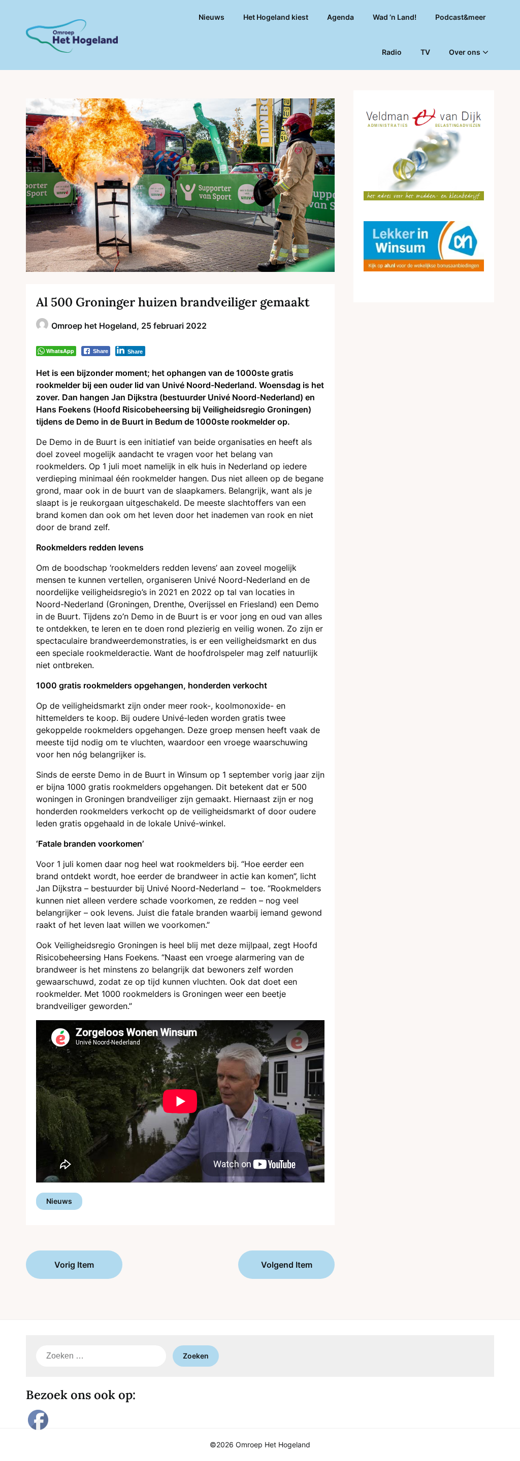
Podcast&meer (460, 17)
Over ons (464, 52)
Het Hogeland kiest (275, 17)
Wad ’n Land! (394, 17)
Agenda (340, 17)
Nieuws (211, 17)
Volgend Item (286, 1265)
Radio (392, 52)
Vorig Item (74, 1265)
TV (425, 52)
